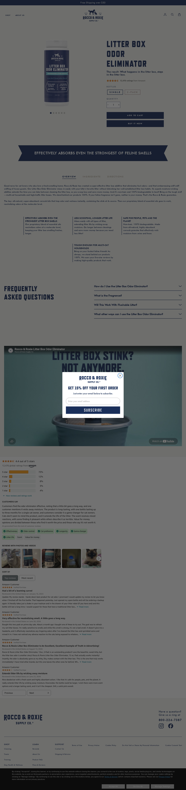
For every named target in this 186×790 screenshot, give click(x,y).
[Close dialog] (120, 375)
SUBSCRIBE (93, 410)
